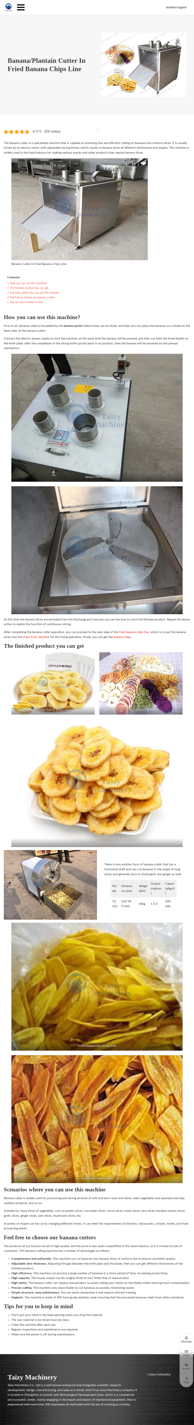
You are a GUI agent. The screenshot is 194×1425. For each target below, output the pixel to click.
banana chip (121, 637)
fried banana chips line (134, 632)
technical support (176, 7)
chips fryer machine (36, 637)
